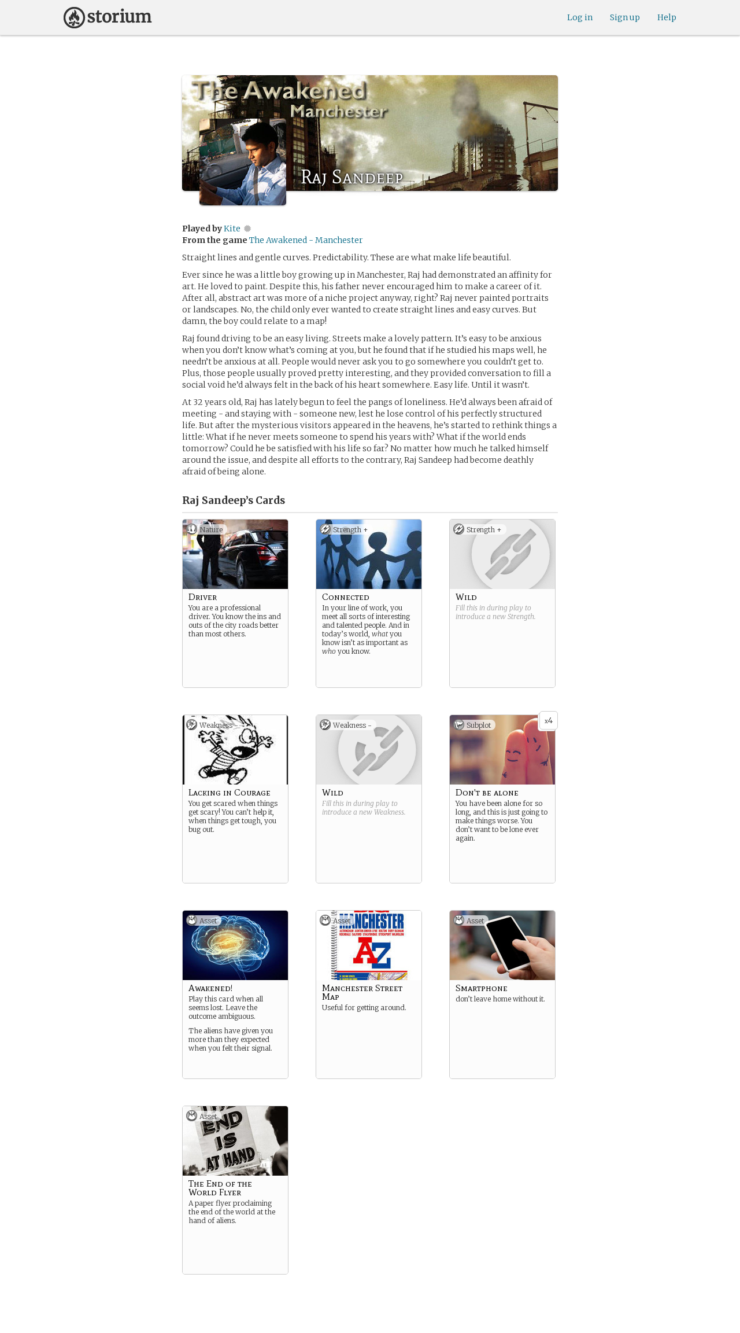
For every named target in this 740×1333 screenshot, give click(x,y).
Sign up (625, 17)
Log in (580, 17)
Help (666, 17)
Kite (232, 228)
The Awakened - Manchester (306, 240)
